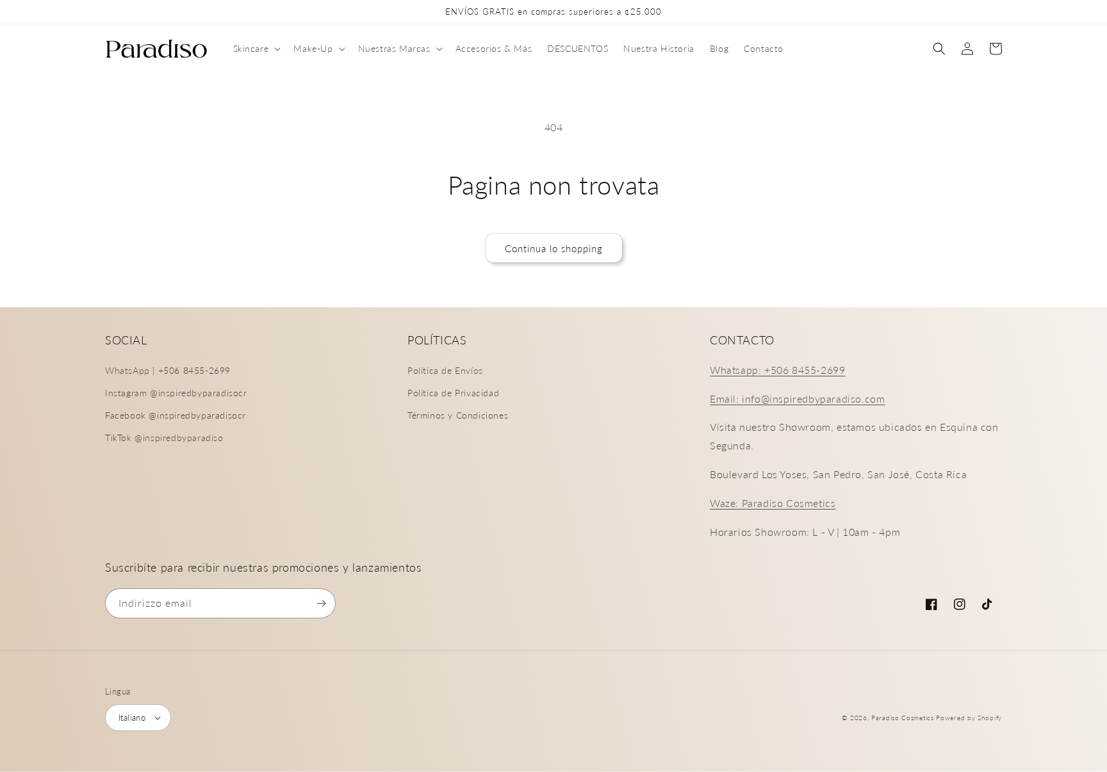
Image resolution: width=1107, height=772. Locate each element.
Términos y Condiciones (457, 415)
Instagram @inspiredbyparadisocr (176, 392)
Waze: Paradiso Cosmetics (772, 503)
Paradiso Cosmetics (902, 717)
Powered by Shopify (969, 717)
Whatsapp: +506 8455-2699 (777, 370)
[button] (256, 48)
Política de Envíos (445, 370)
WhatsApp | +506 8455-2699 (168, 370)
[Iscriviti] (321, 603)
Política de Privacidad (453, 392)
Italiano (132, 717)
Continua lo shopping (554, 248)
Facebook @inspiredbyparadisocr (175, 415)
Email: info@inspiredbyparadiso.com (797, 398)
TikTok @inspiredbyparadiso (164, 437)
